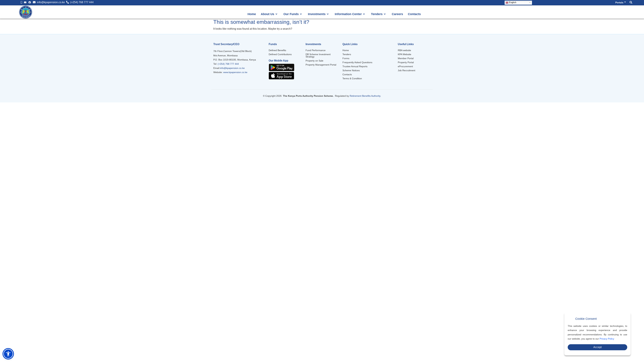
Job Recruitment (406, 70)
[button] (8, 354)
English (512, 2)
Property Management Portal (321, 65)
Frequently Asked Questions (357, 62)
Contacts (347, 74)
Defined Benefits (277, 50)
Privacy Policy (607, 338)
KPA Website (404, 54)
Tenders (346, 54)
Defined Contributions (280, 54)
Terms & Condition (352, 78)
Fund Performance (316, 50)
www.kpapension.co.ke (235, 72)
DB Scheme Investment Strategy (318, 55)
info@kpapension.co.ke (232, 68)
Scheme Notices (351, 70)
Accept (597, 347)
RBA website (404, 50)
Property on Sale (314, 60)
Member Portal (406, 58)
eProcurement (405, 66)
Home (345, 50)
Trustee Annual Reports (354, 66)
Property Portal (406, 62)
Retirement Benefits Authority (365, 96)
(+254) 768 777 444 (228, 64)
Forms (345, 58)
